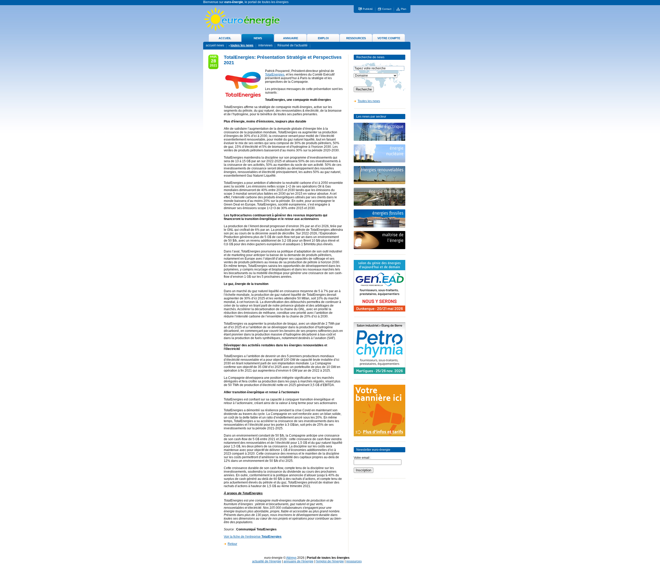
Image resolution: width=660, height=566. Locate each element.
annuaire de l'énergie (299, 561)
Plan (403, 8)
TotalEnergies (274, 74)
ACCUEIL (225, 38)
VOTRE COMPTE (388, 38)
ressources (354, 561)
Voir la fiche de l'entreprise (253, 536)
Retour (232, 544)
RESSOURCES (356, 38)
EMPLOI (323, 38)
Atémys (291, 558)
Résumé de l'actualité (292, 45)
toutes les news (241, 45)
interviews (265, 45)
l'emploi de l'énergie (330, 561)
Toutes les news (369, 101)
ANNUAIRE (290, 38)
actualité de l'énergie (266, 561)
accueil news (215, 45)
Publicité (368, 8)
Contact (386, 8)
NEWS (258, 38)
